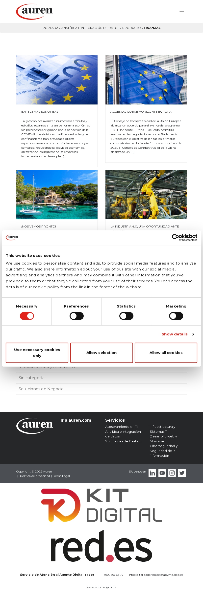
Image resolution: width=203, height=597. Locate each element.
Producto (131, 28)
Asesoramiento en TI (121, 427)
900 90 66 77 (114, 574)
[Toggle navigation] (181, 11)
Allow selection (101, 352)
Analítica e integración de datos (90, 28)
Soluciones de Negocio (41, 389)
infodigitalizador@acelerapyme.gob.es (155, 574)
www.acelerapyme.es (101, 587)
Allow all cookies (166, 352)
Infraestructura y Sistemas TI (47, 366)
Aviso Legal (62, 476)
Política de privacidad (35, 476)
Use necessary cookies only (37, 352)
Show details (175, 334)
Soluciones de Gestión (123, 441)
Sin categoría (32, 377)
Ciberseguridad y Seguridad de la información (164, 450)
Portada (50, 28)
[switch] (77, 316)
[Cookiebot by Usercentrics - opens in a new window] (175, 237)
